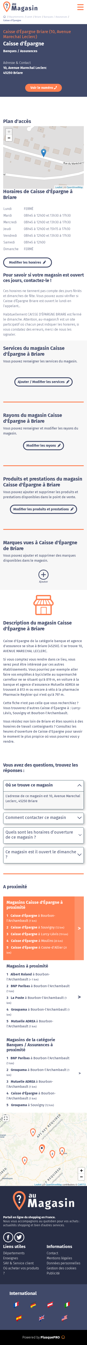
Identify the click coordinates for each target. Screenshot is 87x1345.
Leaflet (58, 187)
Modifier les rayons (41, 445)
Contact (52, 1253)
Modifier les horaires (25, 262)
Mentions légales (59, 1258)
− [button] (9, 138)
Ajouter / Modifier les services (41, 382)
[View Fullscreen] (6, 1118)
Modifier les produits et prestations (41, 509)
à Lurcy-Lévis (35, 934)
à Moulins (32, 941)
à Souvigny (33, 927)
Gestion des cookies (61, 1268)
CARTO (82, 1184)
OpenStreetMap (75, 187)
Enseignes (10, 1258)
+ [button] (9, 131)
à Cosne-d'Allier (37, 947)
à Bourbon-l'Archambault (40, 986)
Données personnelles (63, 1263)
